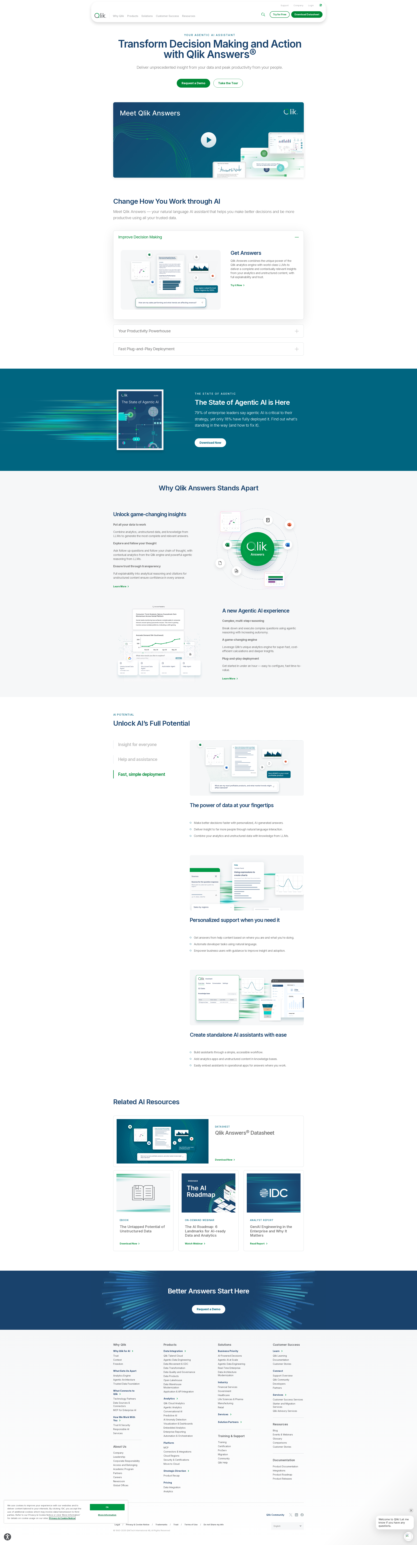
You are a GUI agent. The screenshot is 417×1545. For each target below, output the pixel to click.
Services (118, 1433)
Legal (117, 1524)
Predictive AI (170, 1415)
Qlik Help (223, 1462)
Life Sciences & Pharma (230, 1399)
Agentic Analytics (173, 1407)
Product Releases (282, 1478)
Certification (224, 1446)
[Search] (263, 14)
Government (224, 1391)
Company (298, 5)
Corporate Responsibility (126, 1461)
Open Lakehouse (173, 1380)
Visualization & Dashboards (178, 1423)
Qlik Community (281, 1379)
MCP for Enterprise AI (124, 1410)
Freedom (118, 1363)
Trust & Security (121, 1425)
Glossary (277, 1438)
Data (173, 1351)
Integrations (279, 1470)
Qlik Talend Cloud (173, 1355)
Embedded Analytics (175, 1427)
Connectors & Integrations (177, 1451)
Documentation (281, 1359)
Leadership (119, 1456)
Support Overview (283, 1375)
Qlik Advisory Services (285, 1411)
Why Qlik (118, 16)
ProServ (222, 1450)
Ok (107, 1507)
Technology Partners (124, 1398)
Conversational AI (173, 1411)
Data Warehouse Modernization (172, 1386)
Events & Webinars (283, 1434)
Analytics (168, 1491)
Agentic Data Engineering (177, 1359)
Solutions (147, 16)
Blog (275, 1430)
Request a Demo (193, 83)
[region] (66, 1511)
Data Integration (172, 1487)
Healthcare (224, 1395)
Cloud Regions (171, 1455)
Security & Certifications (176, 1459)
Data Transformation (174, 1368)
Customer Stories (282, 1363)
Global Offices (120, 1485)
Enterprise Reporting (175, 1431)
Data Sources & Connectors (121, 1404)
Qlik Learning (280, 1355)
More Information (107, 1515)
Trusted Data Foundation (126, 1383)
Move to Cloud (172, 1463)
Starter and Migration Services (284, 1405)
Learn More (119, 586)
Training (222, 1442)
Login (311, 5)
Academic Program (123, 1469)
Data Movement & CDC (176, 1363)
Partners (117, 1473)
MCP (166, 1447)
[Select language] (321, 5)
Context (117, 1359)
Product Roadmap (282, 1474)
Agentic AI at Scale (228, 1359)
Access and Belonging (125, 1465)
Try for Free (279, 14)
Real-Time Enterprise (229, 1368)
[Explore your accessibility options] (7, 1536)
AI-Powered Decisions (230, 1355)
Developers (279, 1383)
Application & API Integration (179, 1391)
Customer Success (167, 16)
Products (132, 16)
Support (285, 5)
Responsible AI (121, 1429)
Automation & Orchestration (178, 1435)
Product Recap (172, 1475)
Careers (117, 1477)
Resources (188, 16)
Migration (223, 1454)
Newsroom (119, 1481)
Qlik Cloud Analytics (174, 1403)
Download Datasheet (307, 14)
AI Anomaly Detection (175, 1419)
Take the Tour (228, 83)
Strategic (175, 1470)
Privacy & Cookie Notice (137, 1524)
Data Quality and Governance (179, 1372)
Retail (221, 1407)
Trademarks (161, 1524)
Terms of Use (191, 1524)
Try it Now (236, 285)
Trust (116, 1355)
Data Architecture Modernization (227, 1374)
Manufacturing (225, 1403)
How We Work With (124, 1419)
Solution (228, 1422)
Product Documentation (285, 1466)
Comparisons (280, 1442)
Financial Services (227, 1387)
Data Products (171, 1376)
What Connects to (124, 1392)
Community (224, 1458)
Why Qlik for (121, 1351)
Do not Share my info (214, 1524)
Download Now (210, 442)
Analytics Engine (122, 1375)
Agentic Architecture (124, 1379)
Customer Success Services (288, 1399)
